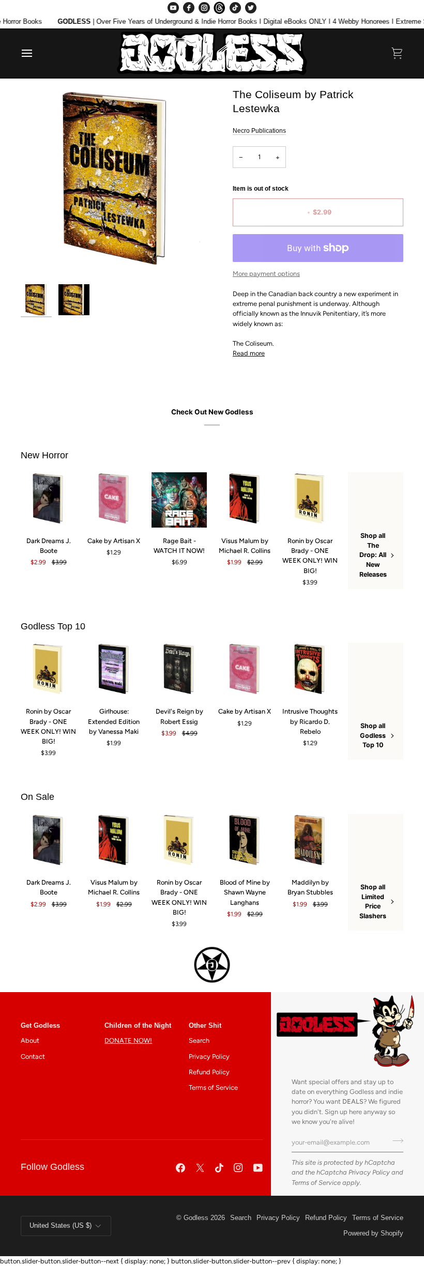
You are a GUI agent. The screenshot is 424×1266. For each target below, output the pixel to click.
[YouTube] (173, 8)
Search (199, 1040)
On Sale (37, 797)
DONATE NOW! (128, 1040)
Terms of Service (316, 1182)
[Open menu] (36, 53)
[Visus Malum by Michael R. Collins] (244, 500)
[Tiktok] (219, 1167)
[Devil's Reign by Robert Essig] (179, 670)
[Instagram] (204, 8)
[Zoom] (116, 183)
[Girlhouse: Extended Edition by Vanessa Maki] (114, 670)
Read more (249, 353)
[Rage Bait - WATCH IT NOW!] (179, 500)
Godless (196, 1218)
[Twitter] (251, 8)
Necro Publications (259, 131)
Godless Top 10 (53, 626)
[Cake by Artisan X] (114, 500)
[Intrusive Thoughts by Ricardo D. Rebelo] (310, 670)
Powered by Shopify (373, 1233)
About (30, 1040)
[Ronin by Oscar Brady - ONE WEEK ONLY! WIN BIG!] (310, 500)
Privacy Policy (369, 1172)
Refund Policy (209, 1072)
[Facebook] (189, 8)
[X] (200, 1167)
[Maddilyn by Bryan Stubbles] (310, 841)
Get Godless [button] (40, 1025)
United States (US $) (60, 1225)
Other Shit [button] (205, 1025)
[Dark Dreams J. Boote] (48, 500)
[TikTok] (235, 8)
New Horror (44, 455)
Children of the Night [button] (137, 1025)
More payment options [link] (266, 273)
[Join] (394, 1141)
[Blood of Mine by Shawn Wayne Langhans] (244, 841)
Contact (33, 1056)
